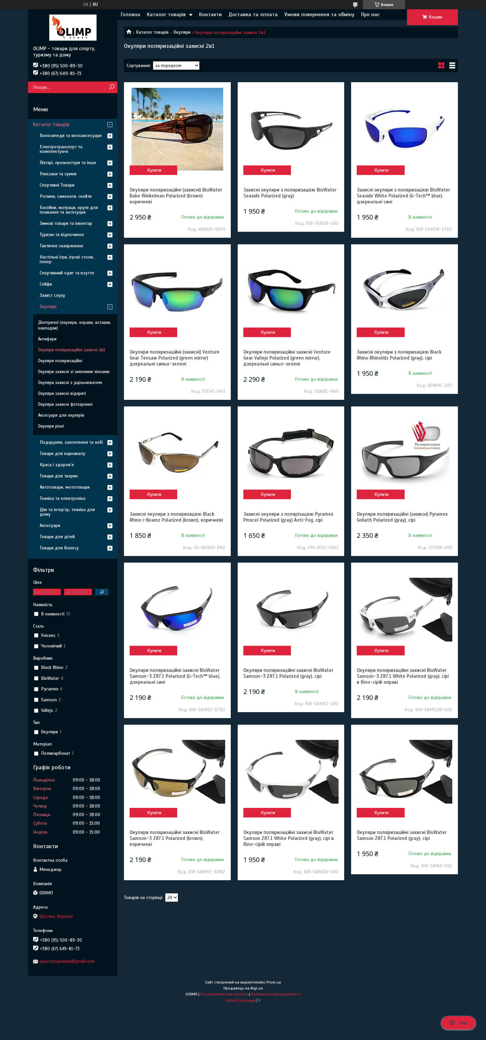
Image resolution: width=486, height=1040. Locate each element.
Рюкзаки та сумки (58, 174)
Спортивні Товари (57, 185)
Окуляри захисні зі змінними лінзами (73, 371)
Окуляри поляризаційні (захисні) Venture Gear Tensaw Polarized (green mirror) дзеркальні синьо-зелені (175, 358)
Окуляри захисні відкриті (62, 393)
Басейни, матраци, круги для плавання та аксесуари (69, 210)
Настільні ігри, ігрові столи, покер (67, 259)
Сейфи (46, 284)
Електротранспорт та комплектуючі (61, 149)
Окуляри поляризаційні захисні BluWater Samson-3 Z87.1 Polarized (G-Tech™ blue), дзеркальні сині (175, 676)
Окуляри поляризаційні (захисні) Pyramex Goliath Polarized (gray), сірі (402, 517)
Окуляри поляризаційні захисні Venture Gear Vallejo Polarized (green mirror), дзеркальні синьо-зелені (287, 358)
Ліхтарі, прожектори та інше (68, 162)
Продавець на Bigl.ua (243, 988)
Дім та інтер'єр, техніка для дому (67, 512)
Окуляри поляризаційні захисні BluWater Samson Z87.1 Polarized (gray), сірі (402, 835)
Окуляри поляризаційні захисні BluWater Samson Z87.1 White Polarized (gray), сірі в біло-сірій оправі (288, 838)
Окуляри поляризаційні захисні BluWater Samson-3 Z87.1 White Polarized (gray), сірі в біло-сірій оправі (403, 676)
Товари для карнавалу (62, 453)
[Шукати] (111, 87)
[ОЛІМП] (72, 27)
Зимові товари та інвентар (66, 223)
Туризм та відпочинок (62, 234)
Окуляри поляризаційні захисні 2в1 (71, 350)
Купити (154, 170)
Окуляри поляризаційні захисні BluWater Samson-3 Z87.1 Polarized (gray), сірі (288, 673)
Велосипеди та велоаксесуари (70, 135)
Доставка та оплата (253, 14)
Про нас (370, 14)
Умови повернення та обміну (319, 14)
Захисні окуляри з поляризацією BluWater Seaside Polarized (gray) (290, 193)
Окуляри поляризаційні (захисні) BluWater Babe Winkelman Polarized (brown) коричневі (176, 196)
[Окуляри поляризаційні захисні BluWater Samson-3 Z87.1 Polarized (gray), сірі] (291, 609)
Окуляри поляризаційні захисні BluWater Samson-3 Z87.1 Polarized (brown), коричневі (175, 838)
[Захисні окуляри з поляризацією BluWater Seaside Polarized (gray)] (291, 129)
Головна (130, 14)
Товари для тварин (59, 476)
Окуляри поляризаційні (60, 361)
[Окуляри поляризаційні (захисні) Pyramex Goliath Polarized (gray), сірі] (404, 453)
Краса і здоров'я (57, 465)
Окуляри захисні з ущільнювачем (70, 382)
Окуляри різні (51, 426)
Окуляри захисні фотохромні (65, 404)
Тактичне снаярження (61, 246)
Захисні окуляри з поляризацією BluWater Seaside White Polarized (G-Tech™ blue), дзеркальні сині (403, 196)
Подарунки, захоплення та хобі (71, 442)
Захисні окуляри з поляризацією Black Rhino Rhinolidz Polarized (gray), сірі (399, 355)
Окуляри (182, 32)
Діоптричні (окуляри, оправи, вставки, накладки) (74, 325)
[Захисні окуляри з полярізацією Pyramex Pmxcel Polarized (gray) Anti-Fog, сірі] (291, 453)
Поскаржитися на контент (224, 994)
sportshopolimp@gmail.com (67, 961)
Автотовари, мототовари (65, 487)
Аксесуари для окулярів (61, 415)
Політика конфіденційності (276, 994)
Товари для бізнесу (59, 548)
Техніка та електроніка (62, 498)
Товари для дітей (57, 536)
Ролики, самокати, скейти (66, 196)
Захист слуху (52, 295)
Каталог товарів (166, 14)
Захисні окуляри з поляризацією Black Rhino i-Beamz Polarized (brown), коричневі (176, 517)
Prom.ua (273, 982)
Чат (463, 1022)
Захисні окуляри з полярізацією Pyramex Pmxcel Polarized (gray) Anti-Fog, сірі (288, 517)
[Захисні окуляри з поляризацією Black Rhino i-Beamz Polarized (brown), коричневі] (177, 453)
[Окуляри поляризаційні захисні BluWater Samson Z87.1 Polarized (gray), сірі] (404, 771)
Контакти (210, 14)
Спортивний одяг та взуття (67, 273)
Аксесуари (50, 525)
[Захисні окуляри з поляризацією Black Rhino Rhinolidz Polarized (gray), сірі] (404, 291)
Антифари (47, 339)
